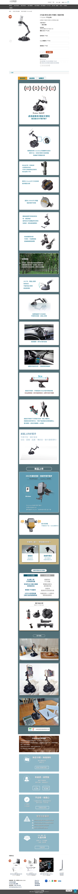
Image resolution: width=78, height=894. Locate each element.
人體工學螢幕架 (30, 5)
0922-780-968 (17, 885)
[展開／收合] (10, 72)
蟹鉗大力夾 (44, 30)
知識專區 (10, 7)
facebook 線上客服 (13, 883)
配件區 (61, 5)
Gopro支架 (48, 5)
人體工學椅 (53, 5)
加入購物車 (49, 52)
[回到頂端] (75, 891)
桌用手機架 (48, 62)
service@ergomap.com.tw (15, 887)
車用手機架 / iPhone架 (26, 11)
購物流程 (37, 882)
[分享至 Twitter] (43, 65)
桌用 (45, 62)
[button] (58, 2)
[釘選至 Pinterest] (47, 65)
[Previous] (9, 868)
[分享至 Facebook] (41, 65)
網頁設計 (36, 892)
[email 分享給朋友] (45, 65)
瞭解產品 (10, 5)
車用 (54, 62)
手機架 (43, 62)
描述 (12, 72)
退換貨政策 (37, 883)
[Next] (68, 868)
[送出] (53, 2)
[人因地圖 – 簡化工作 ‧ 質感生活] (14, 2)
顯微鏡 (57, 5)
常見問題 (65, 5)
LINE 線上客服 (12, 882)
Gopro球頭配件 (45, 40)
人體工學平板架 (23, 5)
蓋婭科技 (41, 892)
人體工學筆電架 (37, 5)
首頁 (10, 11)
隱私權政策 (37, 885)
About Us (37, 880)
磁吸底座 (44, 45)
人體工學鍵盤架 (43, 5)
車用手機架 (57, 62)
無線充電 (51, 62)
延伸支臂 (44, 35)
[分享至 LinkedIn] (49, 65)
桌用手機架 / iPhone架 (45, 61)
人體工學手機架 (16, 5)
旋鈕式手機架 (44, 24)
